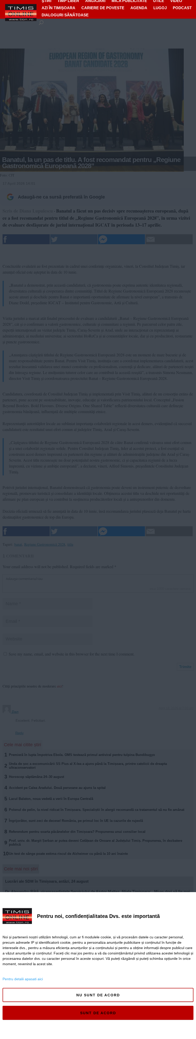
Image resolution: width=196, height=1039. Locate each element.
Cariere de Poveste (102, 8)
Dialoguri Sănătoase (65, 15)
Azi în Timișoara (58, 8)
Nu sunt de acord (98, 995)
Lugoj (160, 8)
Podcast (182, 8)
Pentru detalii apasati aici (23, 979)
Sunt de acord (98, 1013)
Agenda (138, 8)
